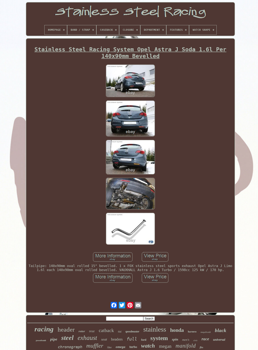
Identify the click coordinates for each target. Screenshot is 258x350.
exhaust (87, 337)
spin (175, 339)
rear (92, 331)
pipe (53, 339)
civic (195, 340)
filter (109, 347)
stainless (154, 329)
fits (201, 347)
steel (67, 337)
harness (192, 331)
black (220, 330)
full (132, 339)
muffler (94, 345)
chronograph (70, 347)
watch (148, 346)
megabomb (206, 332)
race (205, 338)
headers (117, 339)
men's (185, 339)
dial (119, 331)
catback (106, 330)
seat (104, 339)
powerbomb (41, 340)
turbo (133, 346)
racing (44, 329)
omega (120, 347)
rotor (82, 331)
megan (165, 346)
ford (143, 339)
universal (219, 339)
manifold (186, 346)
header (66, 329)
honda (177, 330)
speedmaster (132, 331)
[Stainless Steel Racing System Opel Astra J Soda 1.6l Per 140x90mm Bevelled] (130, 81)
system (159, 338)
